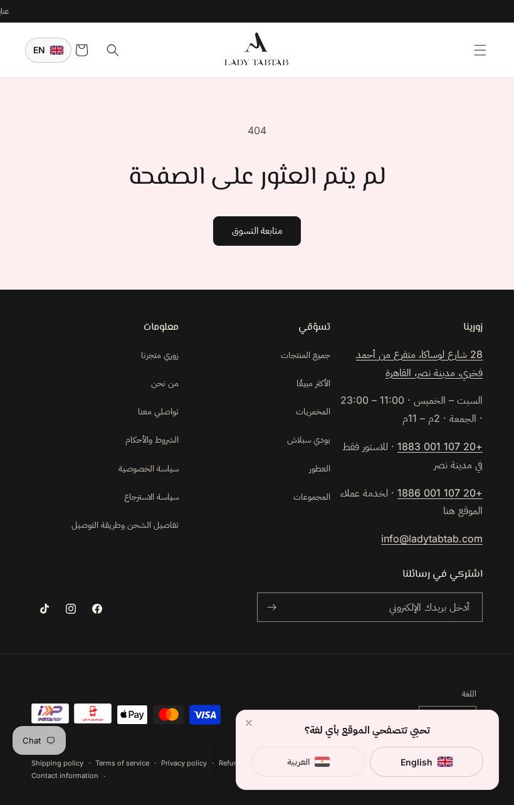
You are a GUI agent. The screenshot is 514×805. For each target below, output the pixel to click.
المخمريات (313, 411)
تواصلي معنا (158, 411)
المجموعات (311, 496)
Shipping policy (57, 763)
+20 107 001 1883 (440, 446)
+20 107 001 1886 (440, 493)
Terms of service (122, 763)
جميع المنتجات (305, 354)
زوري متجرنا (160, 354)
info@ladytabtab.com (432, 538)
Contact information (64, 775)
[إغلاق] (249, 723)
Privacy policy (184, 763)
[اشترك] (271, 607)
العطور (319, 468)
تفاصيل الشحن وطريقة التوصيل (125, 524)
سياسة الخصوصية (148, 468)
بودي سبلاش (308, 439)
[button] (480, 50)
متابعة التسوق (257, 230)
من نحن (165, 382)
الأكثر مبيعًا (313, 382)
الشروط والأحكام (152, 439)
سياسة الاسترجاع (151, 496)
